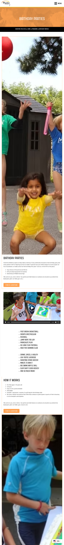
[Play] (5, 322)
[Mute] (56, 322)
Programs (35, 29)
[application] (32, 308)
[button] (32, 308)
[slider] (30, 322)
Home (29, 29)
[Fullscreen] (58, 322)
